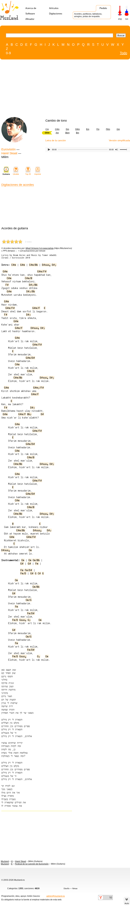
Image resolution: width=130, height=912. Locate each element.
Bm (77, 133)
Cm (47, 129)
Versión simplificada (119, 140)
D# (54, 264)
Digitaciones (55, 13)
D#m (77, 129)
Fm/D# (28, 570)
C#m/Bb (33, 264)
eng (120, 19)
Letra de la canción (55, 140)
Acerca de (30, 8)
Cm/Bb (36, 560)
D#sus (46, 264)
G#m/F (36, 308)
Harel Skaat (9, 153)
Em (87, 129)
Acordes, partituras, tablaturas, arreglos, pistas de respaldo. (88, 15)
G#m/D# (30, 357)
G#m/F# (42, 271)
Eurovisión (8, 149)
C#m (57, 129)
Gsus (22, 620)
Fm (97, 129)
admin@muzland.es (55, 896)
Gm (118, 129)
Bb (29, 414)
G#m (22, 264)
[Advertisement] (58, 89)
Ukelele (16, 174)
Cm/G (28, 600)
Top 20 (28, 174)
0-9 (8, 53)
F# (7, 284)
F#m (108, 129)
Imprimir (37, 174)
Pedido (103, 8)
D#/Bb (33, 284)
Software (30, 13)
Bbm (67, 133)
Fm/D (23, 573)
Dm (67, 129)
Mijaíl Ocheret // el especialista (39, 248)
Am (57, 133)
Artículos (53, 8)
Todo (123, 53)
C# (39, 573)
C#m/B (28, 278)
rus (126, 19)
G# (22, 563)
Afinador (29, 19)
